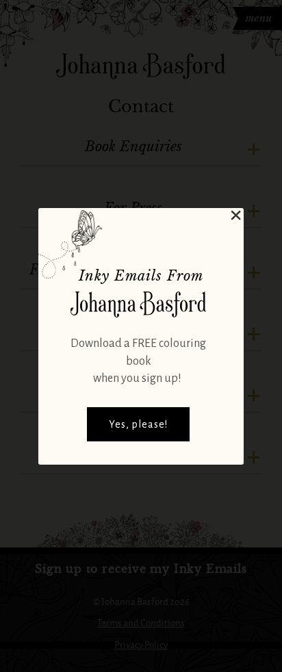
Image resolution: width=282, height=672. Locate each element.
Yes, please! (138, 424)
